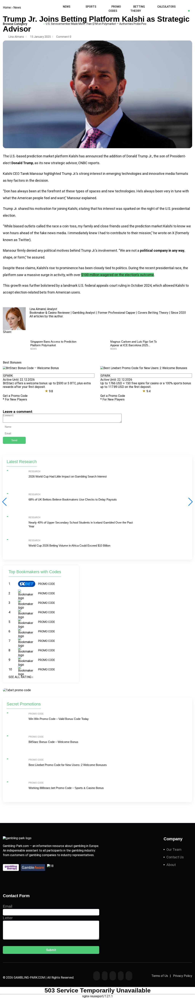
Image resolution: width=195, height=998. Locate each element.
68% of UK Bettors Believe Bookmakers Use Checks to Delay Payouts (73, 499)
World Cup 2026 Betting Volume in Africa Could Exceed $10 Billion (69, 545)
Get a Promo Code (15, 396)
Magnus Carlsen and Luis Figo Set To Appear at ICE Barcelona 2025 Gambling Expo (133, 345)
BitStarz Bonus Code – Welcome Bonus (53, 741)
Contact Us (175, 857)
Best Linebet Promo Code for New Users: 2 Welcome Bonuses (68, 764)
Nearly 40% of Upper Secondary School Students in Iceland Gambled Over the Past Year (81, 524)
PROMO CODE (46, 583)
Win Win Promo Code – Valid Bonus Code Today (59, 718)
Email (7, 906)
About (171, 865)
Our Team (173, 850)
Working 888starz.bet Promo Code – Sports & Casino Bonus (66, 787)
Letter (8, 918)
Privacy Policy (182, 976)
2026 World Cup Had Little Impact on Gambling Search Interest (68, 476)
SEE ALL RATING (21, 677)
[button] (190, 502)
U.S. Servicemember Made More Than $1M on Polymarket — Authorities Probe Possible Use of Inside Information (101, 23)
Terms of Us (159, 976)
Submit (51, 950)
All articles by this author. (46, 316)
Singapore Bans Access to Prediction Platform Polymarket (53, 343)
